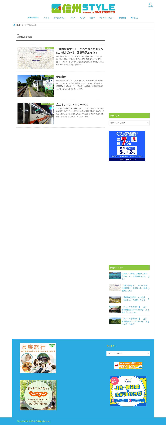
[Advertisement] (129, 51)
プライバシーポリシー (107, 18)
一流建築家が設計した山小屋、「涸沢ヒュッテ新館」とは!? (134, 298)
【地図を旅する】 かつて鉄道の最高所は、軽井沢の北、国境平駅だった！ (134, 288)
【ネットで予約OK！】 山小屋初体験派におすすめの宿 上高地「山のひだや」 (134, 309)
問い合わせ (134, 18)
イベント (46, 18)
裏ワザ (92, 18)
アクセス (83, 18)
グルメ (72, 18)
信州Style (32, 421)
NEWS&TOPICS (33, 18)
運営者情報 (122, 18)
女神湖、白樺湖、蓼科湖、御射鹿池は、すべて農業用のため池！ (134, 276)
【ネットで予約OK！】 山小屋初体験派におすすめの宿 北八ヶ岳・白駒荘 (134, 321)
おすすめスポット (60, 18)
